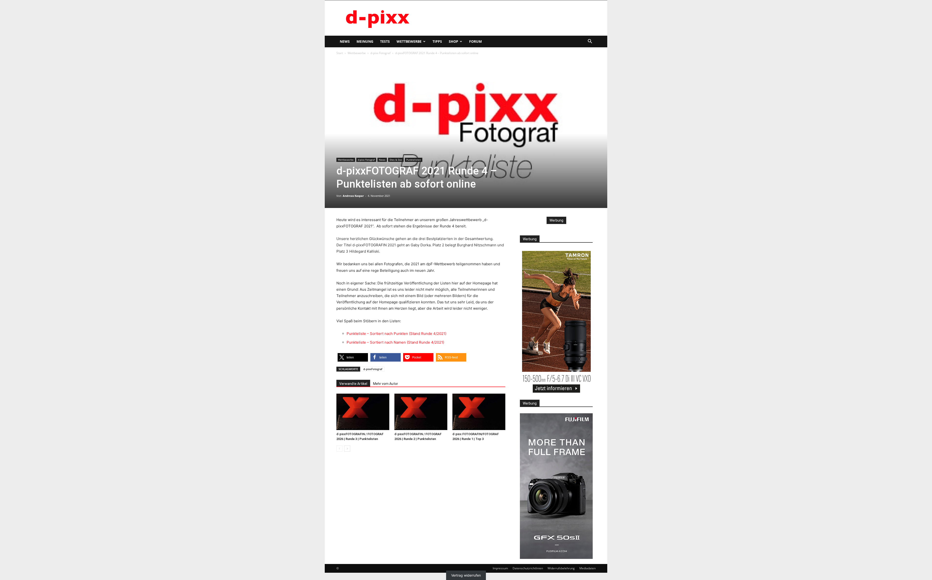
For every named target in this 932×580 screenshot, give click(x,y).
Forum (475, 41)
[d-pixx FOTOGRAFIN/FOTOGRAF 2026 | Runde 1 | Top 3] (478, 412)
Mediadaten (587, 568)
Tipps (437, 41)
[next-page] (347, 449)
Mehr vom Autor (385, 384)
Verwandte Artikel (353, 384)
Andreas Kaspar (353, 196)
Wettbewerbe (409, 41)
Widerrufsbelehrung (561, 568)
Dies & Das (396, 159)
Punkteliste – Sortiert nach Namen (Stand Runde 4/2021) (395, 342)
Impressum (500, 568)
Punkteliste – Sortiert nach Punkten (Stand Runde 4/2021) (396, 333)
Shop (453, 41)
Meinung (365, 41)
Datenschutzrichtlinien (528, 568)
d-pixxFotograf (372, 369)
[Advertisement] (507, 18)
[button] (590, 42)
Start (339, 53)
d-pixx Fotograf (380, 53)
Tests (385, 41)
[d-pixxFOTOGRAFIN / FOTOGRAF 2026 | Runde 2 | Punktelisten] (420, 412)
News (345, 41)
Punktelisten (413, 159)
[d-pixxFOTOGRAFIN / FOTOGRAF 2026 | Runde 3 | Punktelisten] (362, 412)
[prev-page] (339, 449)
